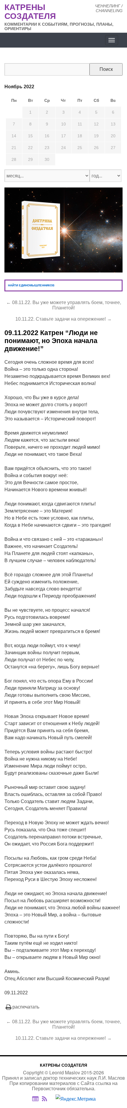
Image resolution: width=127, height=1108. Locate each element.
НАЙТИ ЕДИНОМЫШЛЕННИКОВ (31, 285)
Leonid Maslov (64, 1072)
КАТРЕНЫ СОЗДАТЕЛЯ (63, 1065)
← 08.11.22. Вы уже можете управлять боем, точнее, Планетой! (63, 305)
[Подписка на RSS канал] (47, 1099)
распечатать (25, 1006)
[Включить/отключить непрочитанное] (35, 1098)
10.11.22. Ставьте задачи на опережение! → (63, 319)
